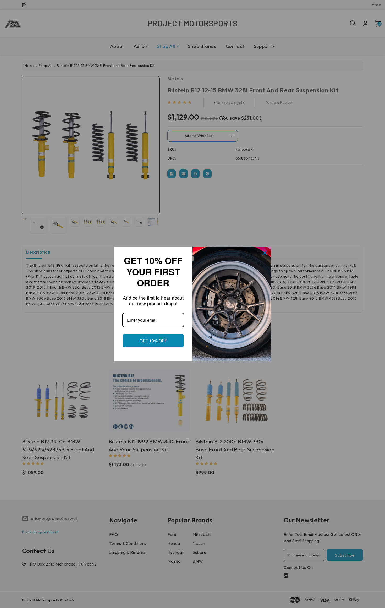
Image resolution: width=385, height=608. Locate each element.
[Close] (264, 250)
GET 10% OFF (153, 344)
